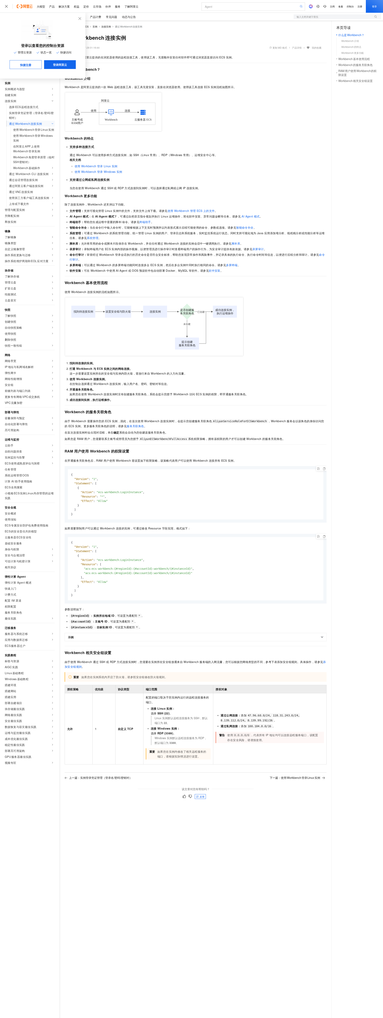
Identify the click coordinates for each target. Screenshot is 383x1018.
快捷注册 (25, 65)
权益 (76, 6)
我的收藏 (316, 47)
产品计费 (95, 17)
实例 (95, 26)
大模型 (41, 6)
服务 (117, 6)
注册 (359, 6)
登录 (374, 6)
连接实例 (106, 26)
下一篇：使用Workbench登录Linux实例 (295, 778)
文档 (332, 6)
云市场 (97, 6)
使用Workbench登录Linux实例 (96, 166)
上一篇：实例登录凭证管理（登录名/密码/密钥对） (100, 778)
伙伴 (108, 6)
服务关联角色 (135, 426)
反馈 (202, 796)
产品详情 (297, 47)
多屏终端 (232, 265)
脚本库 (236, 243)
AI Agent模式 (251, 216)
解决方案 (64, 6)
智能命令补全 (244, 227)
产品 (52, 6)
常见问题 (111, 17)
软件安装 (214, 270)
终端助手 (145, 222)
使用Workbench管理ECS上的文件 (191, 211)
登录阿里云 (60, 65)
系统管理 (92, 238)
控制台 (350, 6)
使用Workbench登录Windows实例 (98, 172)
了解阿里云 (131, 6)
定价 (86, 6)
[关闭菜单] (6, 6)
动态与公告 (129, 17)
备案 (340, 6)
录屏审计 (258, 249)
